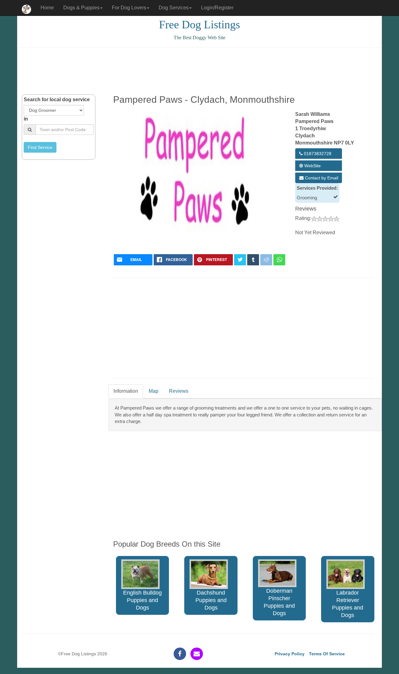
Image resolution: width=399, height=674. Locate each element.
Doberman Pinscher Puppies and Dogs (279, 602)
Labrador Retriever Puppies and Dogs (347, 604)
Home (47, 7)
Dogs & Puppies (81, 7)
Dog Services (174, 7)
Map (153, 391)
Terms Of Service (327, 653)
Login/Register (217, 7)
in (26, 118)
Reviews (178, 391)
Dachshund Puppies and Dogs (211, 600)
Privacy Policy (290, 653)
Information (125, 391)
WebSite (312, 165)
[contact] (196, 654)
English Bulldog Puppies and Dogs (142, 600)
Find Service (40, 147)
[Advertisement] (199, 71)
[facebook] (180, 654)
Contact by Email (321, 177)
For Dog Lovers (129, 7)
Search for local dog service (57, 99)
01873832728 (317, 153)
